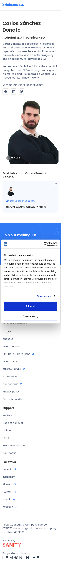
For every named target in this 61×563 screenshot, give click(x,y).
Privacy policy (11, 391)
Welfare (7, 415)
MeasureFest (10, 361)
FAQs (6, 438)
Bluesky (7, 484)
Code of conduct (13, 423)
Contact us (9, 453)
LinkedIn (7, 469)
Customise (29, 316)
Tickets (7, 430)
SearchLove (10, 376)
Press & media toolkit (15, 445)
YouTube (8, 507)
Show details (44, 296)
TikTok (6, 499)
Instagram (9, 477)
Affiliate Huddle (12, 369)
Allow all (30, 306)
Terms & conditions (14, 399)
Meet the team (12, 346)
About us (8, 339)
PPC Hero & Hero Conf (16, 354)
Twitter (7, 492)
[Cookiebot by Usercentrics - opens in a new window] (43, 244)
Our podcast (10, 384)
